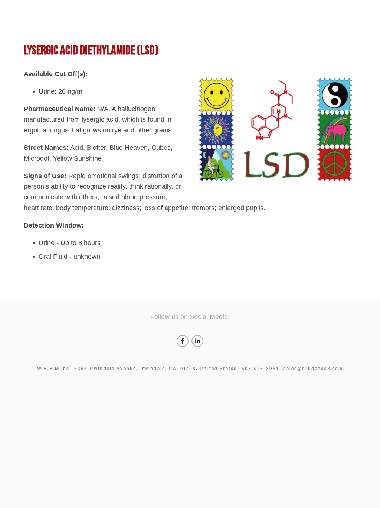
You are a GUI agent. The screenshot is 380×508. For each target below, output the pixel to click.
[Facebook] (183, 341)
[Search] (27, 7)
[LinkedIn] (197, 341)
